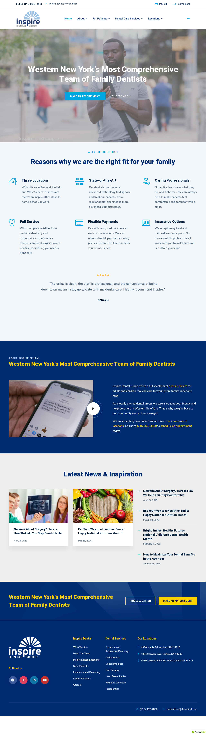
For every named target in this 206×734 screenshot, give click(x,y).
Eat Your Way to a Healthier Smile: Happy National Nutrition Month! (101, 531)
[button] (21, 299)
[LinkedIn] (34, 680)
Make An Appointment (85, 96)
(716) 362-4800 (149, 709)
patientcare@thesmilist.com (182, 709)
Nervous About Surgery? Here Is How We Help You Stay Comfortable (37, 531)
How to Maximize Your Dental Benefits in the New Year (169, 556)
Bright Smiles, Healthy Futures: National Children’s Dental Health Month (165, 534)
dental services (178, 386)
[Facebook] (13, 680)
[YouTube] (45, 680)
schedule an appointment (176, 426)
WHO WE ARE (120, 96)
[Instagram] (23, 680)
